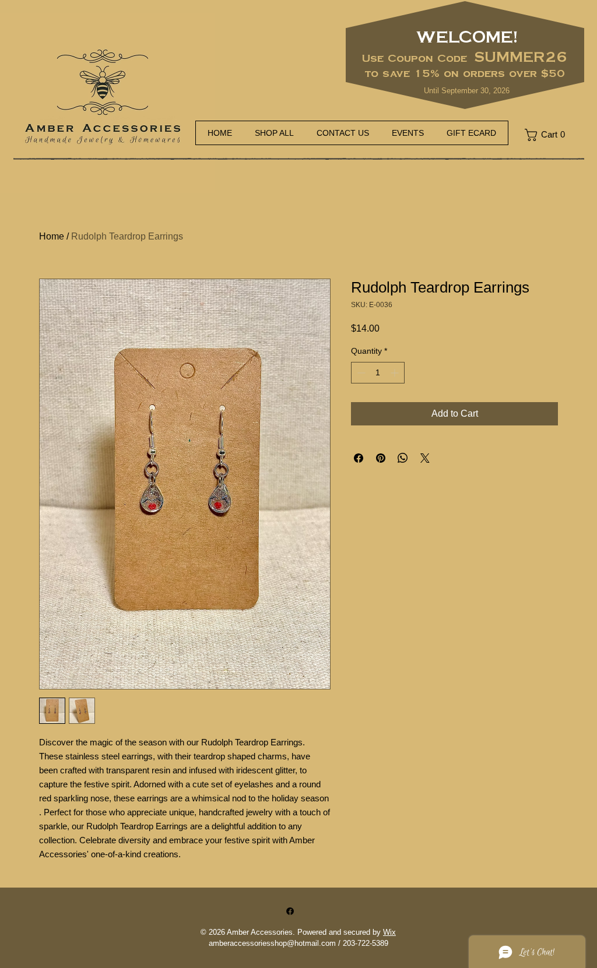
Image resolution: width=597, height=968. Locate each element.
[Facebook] (290, 911)
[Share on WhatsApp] (403, 458)
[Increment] (395, 372)
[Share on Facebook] (359, 458)
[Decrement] (360, 372)
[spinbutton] (377, 372)
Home (51, 236)
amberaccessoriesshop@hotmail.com (272, 943)
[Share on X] (425, 458)
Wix (389, 932)
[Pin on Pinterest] (381, 458)
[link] (549, 135)
